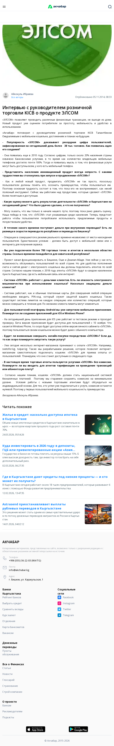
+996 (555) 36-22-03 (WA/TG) (25, 560)
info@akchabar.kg (19, 570)
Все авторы (17, 97)
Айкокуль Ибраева (22, 94)
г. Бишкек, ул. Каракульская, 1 (26, 579)
